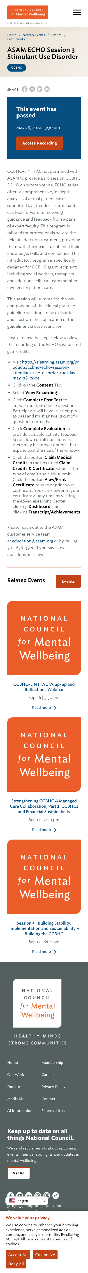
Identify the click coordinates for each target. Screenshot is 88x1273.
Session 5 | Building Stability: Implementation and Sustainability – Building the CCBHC (44, 932)
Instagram (37, 1195)
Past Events (16, 39)
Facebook (10, 1195)
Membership (52, 1062)
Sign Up (18, 1173)
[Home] (27, 14)
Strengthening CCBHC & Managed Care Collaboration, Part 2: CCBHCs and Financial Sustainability (44, 810)
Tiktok (55, 1195)
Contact (48, 1099)
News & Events (34, 35)
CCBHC (16, 68)
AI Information (19, 1110)
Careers (48, 1074)
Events (56, 35)
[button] (27, 1201)
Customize (45, 1254)
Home (11, 35)
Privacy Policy (53, 1087)
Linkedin (28, 1195)
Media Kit (15, 1099)
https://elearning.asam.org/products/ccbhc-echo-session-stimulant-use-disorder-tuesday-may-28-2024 (46, 370)
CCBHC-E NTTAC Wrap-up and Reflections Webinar (44, 691)
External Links (53, 1110)
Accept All (18, 1254)
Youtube (19, 1195)
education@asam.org (32, 541)
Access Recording (39, 143)
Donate (13, 1087)
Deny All (16, 1263)
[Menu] (77, 12)
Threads (46, 1195)
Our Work (15, 1074)
